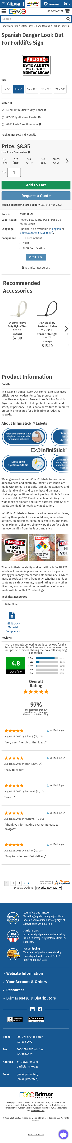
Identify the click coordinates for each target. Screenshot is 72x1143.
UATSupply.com (60, 1108)
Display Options (23, 887)
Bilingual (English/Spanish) (36, 232)
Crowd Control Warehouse (39, 1105)
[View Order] (30, 14)
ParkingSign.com (12, 1108)
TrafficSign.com (58, 1105)
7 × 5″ (6, 89)
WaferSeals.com (38, 1110)
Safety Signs (27, 26)
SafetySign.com (10, 26)
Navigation (3, 11)
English (56, 229)
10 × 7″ (18, 89)
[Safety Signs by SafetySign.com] (16, 11)
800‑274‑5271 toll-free (30, 1037)
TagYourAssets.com (43, 1108)
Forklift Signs (43, 26)
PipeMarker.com (27, 1108)
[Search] (68, 19)
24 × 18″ (60, 89)
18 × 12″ (45, 89)
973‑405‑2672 (54, 204)
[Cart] (68, 11)
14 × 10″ (31, 89)
